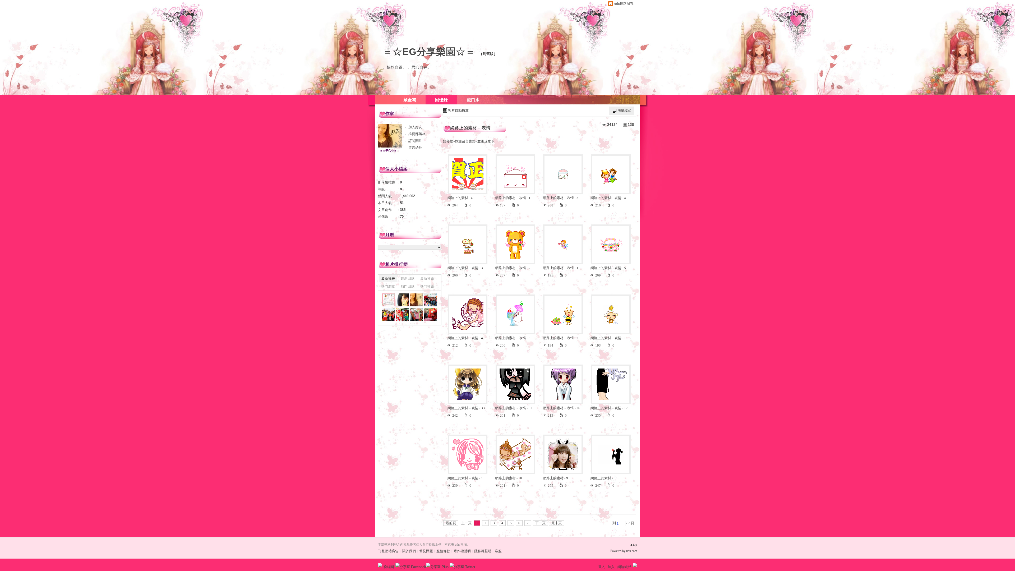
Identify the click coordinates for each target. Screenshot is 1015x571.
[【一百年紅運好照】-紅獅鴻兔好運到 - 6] (430, 299)
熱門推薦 (427, 286)
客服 (498, 551)
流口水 (473, 100)
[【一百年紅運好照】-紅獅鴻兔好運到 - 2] (430, 314)
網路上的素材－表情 (470, 128)
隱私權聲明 (482, 551)
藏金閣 (409, 100)
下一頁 (540, 523)
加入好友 (415, 127)
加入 (611, 567)
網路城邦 (624, 567)
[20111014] (416, 299)
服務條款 (443, 551)
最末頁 (556, 523)
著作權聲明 (462, 551)
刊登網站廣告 (388, 551)
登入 (601, 567)
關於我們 (409, 551)
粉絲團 (389, 567)
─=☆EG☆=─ (388, 151)
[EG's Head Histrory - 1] (402, 299)
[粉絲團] (380, 565)
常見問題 (426, 551)
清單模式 (624, 111)
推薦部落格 (417, 134)
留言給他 (415, 148)
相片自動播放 (458, 110)
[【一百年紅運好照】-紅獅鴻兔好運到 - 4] (402, 314)
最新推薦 (427, 278)
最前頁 (451, 523)
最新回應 (407, 278)
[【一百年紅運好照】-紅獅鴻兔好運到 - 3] (416, 314)
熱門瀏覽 (388, 286)
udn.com (631, 551)
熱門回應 (407, 286)
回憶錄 (441, 100)
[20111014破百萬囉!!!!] (388, 299)
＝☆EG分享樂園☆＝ (429, 51)
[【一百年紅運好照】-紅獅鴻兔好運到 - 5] (388, 314)
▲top (633, 544)
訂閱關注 (415, 141)
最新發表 (388, 278)
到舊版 (488, 54)
